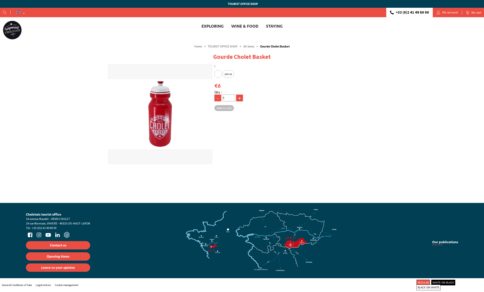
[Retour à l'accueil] (12, 30)
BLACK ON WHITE (428, 287)
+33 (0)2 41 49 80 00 (412, 12)
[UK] (20, 12)
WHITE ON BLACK (443, 282)
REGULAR (423, 282)
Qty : (218, 92)
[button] (473, 12)
